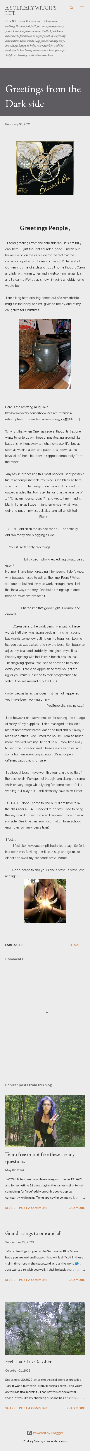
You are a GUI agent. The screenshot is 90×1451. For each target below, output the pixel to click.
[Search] (71, 7)
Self (20, 945)
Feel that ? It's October (28, 1361)
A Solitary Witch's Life (30, 10)
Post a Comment (33, 1207)
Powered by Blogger (47, 1433)
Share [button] (74, 945)
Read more (76, 1207)
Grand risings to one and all (33, 1233)
